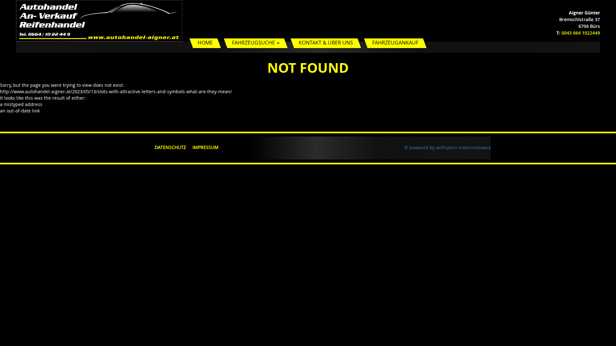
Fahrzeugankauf (395, 42)
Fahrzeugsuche (254, 42)
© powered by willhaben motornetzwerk (447, 147)
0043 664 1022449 (580, 33)
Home (205, 42)
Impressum (205, 147)
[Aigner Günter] (99, 20)
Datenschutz (170, 147)
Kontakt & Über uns (326, 42)
